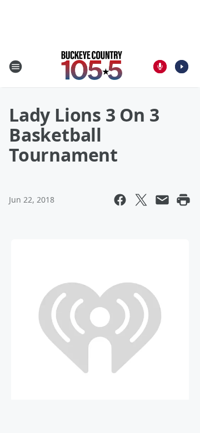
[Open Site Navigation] (15, 66)
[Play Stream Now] (181, 66)
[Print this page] (183, 200)
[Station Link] (92, 66)
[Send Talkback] (160, 66)
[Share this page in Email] (162, 200)
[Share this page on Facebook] (120, 200)
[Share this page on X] (141, 200)
